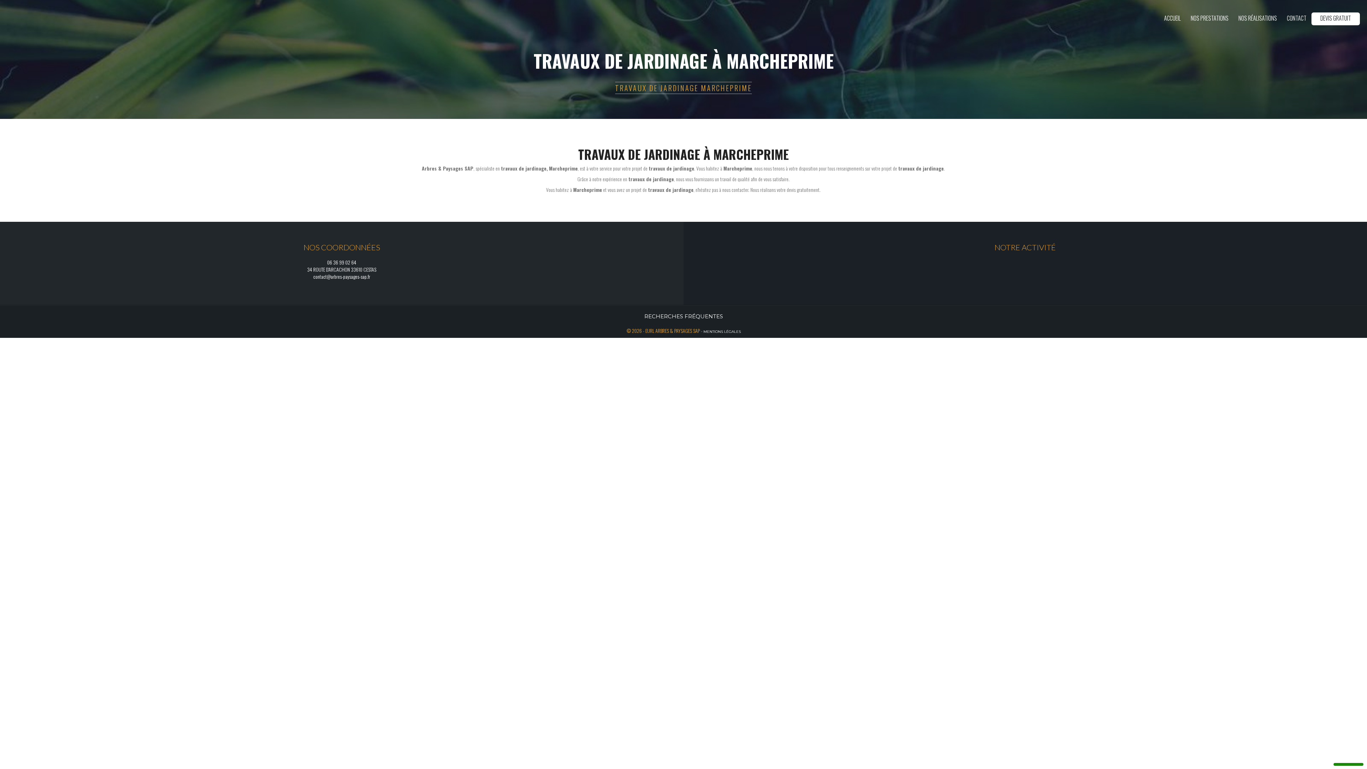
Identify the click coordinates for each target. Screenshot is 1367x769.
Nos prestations (1210, 18)
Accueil (1172, 18)
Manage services (1348, 759)
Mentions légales (722, 331)
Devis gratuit (1335, 18)
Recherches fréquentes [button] (683, 316)
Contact (1296, 18)
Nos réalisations (1257, 18)
